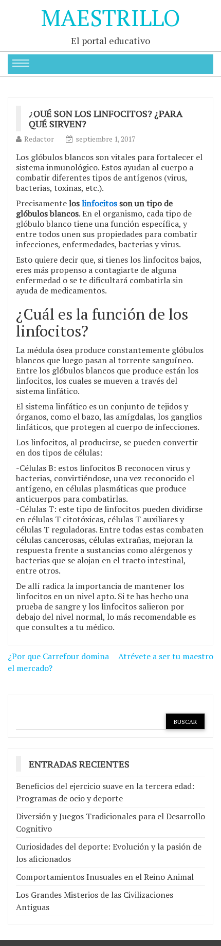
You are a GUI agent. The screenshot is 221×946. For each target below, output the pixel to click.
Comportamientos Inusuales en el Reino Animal (105, 876)
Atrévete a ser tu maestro (165, 656)
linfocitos (99, 203)
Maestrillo (110, 17)
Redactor (39, 139)
